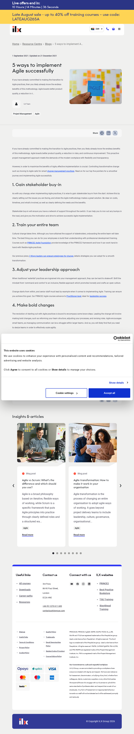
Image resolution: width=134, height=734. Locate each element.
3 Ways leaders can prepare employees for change (51, 256)
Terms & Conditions (26, 642)
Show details (116, 382)
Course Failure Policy (54, 656)
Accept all (109, 393)
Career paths (26, 596)
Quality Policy (51, 632)
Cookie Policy (24, 653)
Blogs (48, 44)
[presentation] (13, 485)
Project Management (22, 114)
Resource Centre (32, 44)
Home (15, 44)
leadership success (98, 296)
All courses (25, 583)
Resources (24, 602)
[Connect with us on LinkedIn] (89, 584)
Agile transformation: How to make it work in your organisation (91, 484)
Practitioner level (74, 296)
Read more (27, 534)
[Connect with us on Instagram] (83, 584)
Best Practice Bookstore (106, 591)
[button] (53, 553)
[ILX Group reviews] (22, 686)
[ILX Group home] (16, 28)
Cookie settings (65, 393)
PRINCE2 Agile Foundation (39, 243)
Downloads (25, 589)
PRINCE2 (104, 583)
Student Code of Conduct (55, 651)
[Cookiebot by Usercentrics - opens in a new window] (116, 338)
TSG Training (106, 599)
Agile (37, 114)
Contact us (50, 575)
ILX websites (104, 575)
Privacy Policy (24, 647)
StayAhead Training (105, 607)
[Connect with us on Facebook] (77, 584)
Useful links (23, 637)
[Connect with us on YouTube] (71, 584)
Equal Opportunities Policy (53, 644)
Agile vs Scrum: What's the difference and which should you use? (39, 484)
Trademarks (50, 637)
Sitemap (22, 632)
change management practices (60, 171)
